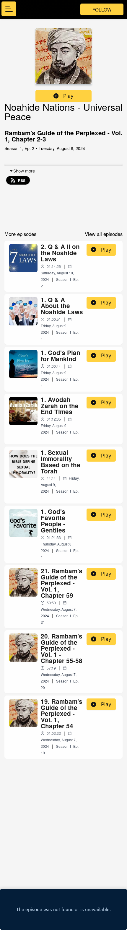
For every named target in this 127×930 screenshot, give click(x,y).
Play (68, 96)
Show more (24, 170)
